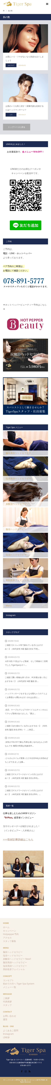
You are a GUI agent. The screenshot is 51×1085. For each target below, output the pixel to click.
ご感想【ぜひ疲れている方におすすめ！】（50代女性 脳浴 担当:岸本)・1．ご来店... (26, 728)
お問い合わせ (9, 1015)
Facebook (21, 1071)
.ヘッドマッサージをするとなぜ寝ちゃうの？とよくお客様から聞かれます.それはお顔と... (26, 695)
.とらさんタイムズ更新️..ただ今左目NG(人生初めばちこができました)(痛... (26, 760)
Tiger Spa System (25, 983)
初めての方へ (9, 983)
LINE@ (6, 1037)
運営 (5, 1019)
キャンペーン (9, 930)
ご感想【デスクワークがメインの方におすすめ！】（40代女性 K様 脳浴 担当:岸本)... (24, 776)
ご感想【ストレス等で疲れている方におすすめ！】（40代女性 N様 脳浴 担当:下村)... (24, 647)
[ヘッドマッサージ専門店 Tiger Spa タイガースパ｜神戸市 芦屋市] (17, 4)
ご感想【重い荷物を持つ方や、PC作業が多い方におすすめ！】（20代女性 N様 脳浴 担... (26, 679)
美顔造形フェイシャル (14, 969)
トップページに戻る (16, 127)
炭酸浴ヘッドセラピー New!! (17, 958)
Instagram (8, 1033)
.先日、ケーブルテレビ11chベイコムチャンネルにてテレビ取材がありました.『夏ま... (26, 711)
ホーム (6, 927)
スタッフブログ (12, 632)
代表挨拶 (7, 1001)
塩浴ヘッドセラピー (13, 955)
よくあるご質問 (10, 1030)
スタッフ (7, 1005)
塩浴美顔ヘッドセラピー (15, 965)
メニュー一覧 (9, 987)
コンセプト (8, 980)
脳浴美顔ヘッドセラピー (15, 962)
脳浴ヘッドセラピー (13, 952)
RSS (29, 1071)
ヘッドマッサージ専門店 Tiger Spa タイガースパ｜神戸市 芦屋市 (25, 1080)
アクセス (7, 937)
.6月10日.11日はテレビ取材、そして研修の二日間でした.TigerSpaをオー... (26, 663)
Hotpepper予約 (11, 934)
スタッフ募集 (9, 941)
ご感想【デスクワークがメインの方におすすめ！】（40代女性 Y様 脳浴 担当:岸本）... (24, 792)
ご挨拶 (6, 998)
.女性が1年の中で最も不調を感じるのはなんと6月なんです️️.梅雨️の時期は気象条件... (26, 744)
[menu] (47, 4)
